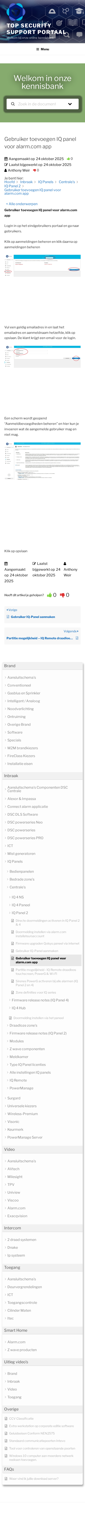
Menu (45, 49)
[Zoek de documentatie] (13, 104)
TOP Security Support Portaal (36, 28)
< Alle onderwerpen (21, 204)
